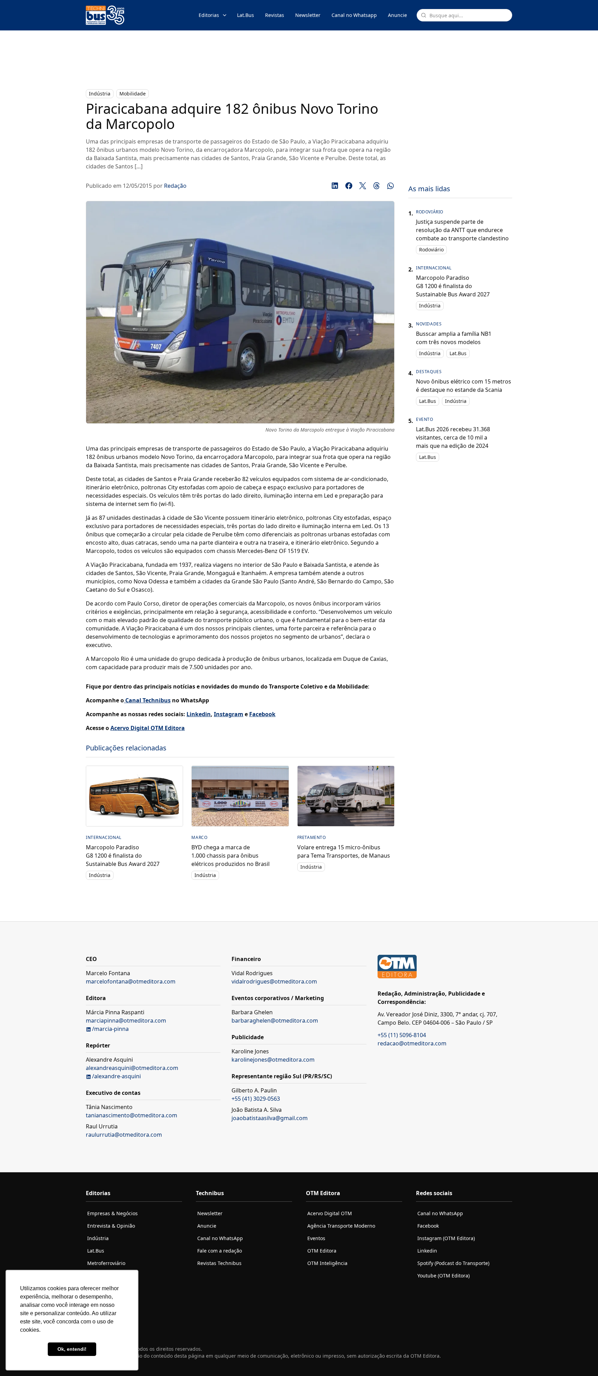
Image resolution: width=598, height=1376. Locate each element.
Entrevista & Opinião (111, 1225)
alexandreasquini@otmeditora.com (132, 1068)
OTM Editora (321, 1250)
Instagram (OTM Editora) (446, 1238)
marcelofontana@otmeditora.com (130, 981)
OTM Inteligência (327, 1263)
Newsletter (307, 15)
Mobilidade (132, 93)
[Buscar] (423, 15)
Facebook (428, 1225)
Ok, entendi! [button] (72, 1349)
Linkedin (427, 1250)
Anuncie (397, 15)
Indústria (99, 93)
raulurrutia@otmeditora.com (124, 1134)
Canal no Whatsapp (354, 15)
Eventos (316, 1238)
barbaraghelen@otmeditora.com (275, 1020)
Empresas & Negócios (112, 1213)
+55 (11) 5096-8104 (402, 1035)
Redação (175, 186)
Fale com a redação (219, 1250)
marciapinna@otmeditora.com (126, 1020)
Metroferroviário (106, 1263)
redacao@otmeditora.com (412, 1043)
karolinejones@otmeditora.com (273, 1059)
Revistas (274, 15)
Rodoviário (431, 249)
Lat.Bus (245, 15)
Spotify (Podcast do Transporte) (453, 1263)
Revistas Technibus (219, 1263)
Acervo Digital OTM (329, 1213)
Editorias (209, 15)
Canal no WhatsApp (220, 1238)
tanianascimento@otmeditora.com (131, 1115)
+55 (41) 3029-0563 (256, 1098)
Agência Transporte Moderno (341, 1225)
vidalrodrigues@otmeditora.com (274, 981)
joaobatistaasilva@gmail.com (270, 1118)
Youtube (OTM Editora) (443, 1275)
